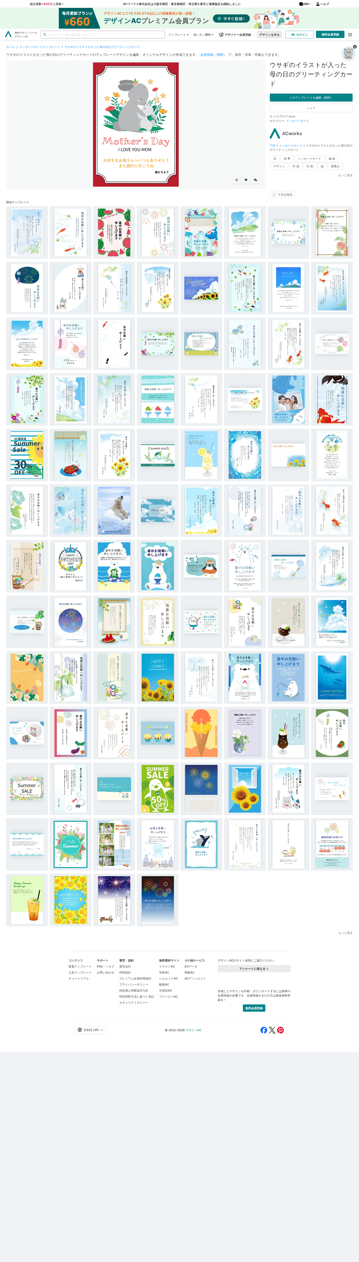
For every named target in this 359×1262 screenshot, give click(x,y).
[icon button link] (350, 34)
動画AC (164, 984)
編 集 (332, 158)
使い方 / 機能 (202, 34)
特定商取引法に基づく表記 (136, 996)
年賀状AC (165, 990)
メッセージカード (297, 120)
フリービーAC (168, 996)
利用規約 (125, 972)
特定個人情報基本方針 (133, 990)
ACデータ (190, 966)
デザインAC (193, 1030)
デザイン (279, 166)
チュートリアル (79, 978)
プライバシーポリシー (133, 984)
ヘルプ (324, 4)
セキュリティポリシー (133, 1002)
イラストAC (167, 966)
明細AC (189, 972)
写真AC (164, 972)
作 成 (296, 166)
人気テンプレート (80, 972)
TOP (273, 145)
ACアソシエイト (195, 978)
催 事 (287, 158)
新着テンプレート (80, 966)
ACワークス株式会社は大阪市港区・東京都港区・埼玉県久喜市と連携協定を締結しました (182, 4)
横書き (335, 166)
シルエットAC (168, 978)
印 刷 (310, 166)
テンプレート (177, 34)
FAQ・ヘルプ (105, 966)
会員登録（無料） (213, 55)
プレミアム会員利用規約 (135, 978)
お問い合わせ (105, 972)
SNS (306, 4)
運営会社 (125, 966)
